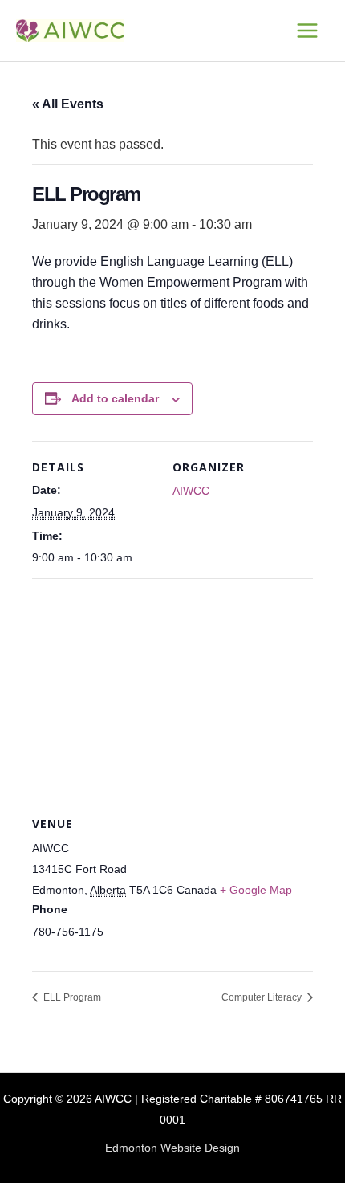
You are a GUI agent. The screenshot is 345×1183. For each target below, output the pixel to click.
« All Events (68, 104)
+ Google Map (256, 889)
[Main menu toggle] (307, 30)
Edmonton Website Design (172, 1148)
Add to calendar (115, 398)
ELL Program (71, 997)
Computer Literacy (262, 997)
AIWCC (190, 490)
